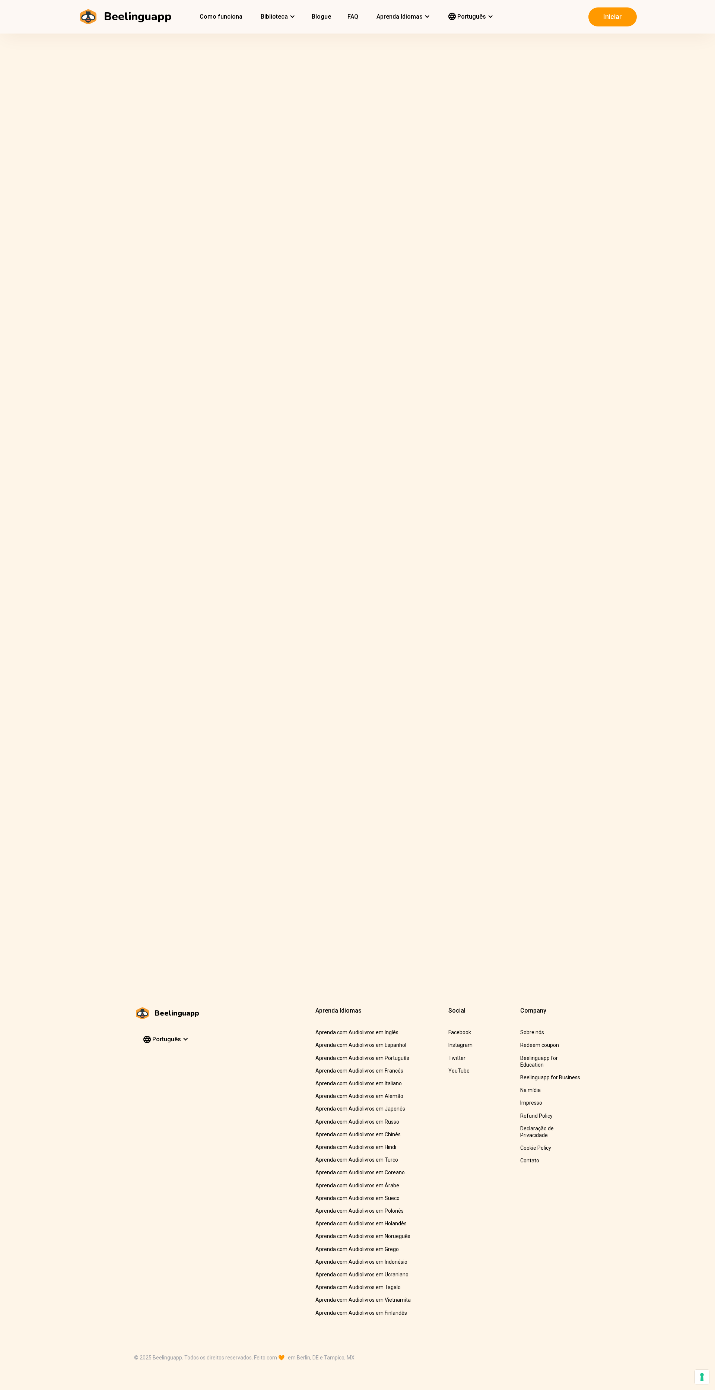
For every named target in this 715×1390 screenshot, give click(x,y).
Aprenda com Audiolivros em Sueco (357, 1198)
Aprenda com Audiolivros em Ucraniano (362, 1274)
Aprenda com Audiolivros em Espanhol (360, 1045)
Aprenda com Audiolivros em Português (362, 1058)
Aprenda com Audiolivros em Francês (359, 1071)
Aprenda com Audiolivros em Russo (357, 1122)
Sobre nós (532, 1032)
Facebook (459, 1032)
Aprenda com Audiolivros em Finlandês (361, 1313)
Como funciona (221, 16)
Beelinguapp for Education (539, 1061)
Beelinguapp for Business (550, 1077)
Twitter (456, 1058)
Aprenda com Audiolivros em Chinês (358, 1134)
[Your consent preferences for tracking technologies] (702, 1377)
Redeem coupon (539, 1045)
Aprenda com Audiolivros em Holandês (361, 1223)
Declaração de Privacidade (537, 1131)
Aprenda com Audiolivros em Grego (357, 1249)
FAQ (352, 16)
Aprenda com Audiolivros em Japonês (360, 1109)
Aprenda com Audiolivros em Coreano (360, 1172)
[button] (277, 16)
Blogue (321, 16)
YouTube (459, 1071)
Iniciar (612, 16)
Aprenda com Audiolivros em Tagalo (358, 1287)
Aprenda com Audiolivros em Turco (356, 1160)
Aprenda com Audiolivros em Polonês (359, 1211)
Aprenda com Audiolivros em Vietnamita (363, 1300)
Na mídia (530, 1090)
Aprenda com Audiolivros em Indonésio (361, 1262)
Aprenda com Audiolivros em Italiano (358, 1083)
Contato (529, 1160)
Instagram (460, 1045)
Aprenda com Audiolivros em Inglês (356, 1032)
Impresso (531, 1103)
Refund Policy (536, 1116)
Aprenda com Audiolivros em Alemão (359, 1096)
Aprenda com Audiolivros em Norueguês (362, 1236)
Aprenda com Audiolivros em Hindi (355, 1147)
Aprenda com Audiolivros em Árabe (357, 1185)
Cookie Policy (535, 1148)
